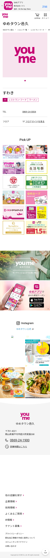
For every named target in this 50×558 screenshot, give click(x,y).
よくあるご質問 (13, 513)
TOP (45, 551)
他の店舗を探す (13, 495)
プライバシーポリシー (14, 534)
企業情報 (10, 501)
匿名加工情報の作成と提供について (20, 538)
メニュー (45, 15)
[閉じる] (2, 5)
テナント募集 (12, 526)
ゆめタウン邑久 (8, 30)
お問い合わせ (10, 546)
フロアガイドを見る (35, 121)
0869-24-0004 (29, 112)
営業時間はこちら (18, 446)
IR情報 (8, 519)
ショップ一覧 (22, 30)
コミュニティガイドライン (16, 542)
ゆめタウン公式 (23, 329)
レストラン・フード (37, 30)
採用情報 (10, 507)
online (37, 15)
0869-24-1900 (19, 440)
